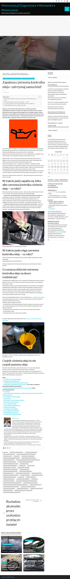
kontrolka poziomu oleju (37, 475)
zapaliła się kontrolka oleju (36, 488)
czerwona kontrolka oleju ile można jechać (26, 454)
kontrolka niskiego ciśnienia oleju (25, 461)
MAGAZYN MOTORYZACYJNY (12, 381)
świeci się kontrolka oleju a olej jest (11, 486)
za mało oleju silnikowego (9, 488)
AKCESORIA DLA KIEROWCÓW (12, 405)
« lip (49, 176)
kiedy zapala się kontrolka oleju (28, 458)
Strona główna (5, 73)
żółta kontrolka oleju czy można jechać (23, 490)
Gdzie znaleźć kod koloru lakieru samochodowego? (10, 548)
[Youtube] (3, 448)
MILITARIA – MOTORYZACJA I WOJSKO (14, 400)
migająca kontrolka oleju (8, 478)
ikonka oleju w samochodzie (28, 456)
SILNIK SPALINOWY (28, 540)
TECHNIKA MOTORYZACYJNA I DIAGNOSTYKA (19, 73)
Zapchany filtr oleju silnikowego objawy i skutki (11, 566)
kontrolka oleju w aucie (8, 473)
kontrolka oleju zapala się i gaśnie (10, 475)
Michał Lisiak (5, 551)
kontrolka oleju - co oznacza (9, 467)
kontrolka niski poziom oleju (9, 461)
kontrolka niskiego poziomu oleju (10, 463)
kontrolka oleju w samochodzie (22, 473)
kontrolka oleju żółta (24, 475)
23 (67, 166)
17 (49, 166)
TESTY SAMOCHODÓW (10, 403)
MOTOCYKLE (7, 398)
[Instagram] (9, 448)
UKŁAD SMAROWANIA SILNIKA (28, 78)
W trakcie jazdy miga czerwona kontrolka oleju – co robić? (16, 102)
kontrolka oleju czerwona (23, 467)
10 (49, 163)
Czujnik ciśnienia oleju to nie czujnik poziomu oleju (15, 105)
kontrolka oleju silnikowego (25, 471)
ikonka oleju (16, 456)
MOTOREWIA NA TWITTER (11, 412)
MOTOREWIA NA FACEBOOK (11, 410)
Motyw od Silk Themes (8, 577)
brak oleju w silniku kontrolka (16, 452)
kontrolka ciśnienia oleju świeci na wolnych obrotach (27, 459)
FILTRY (4, 562)
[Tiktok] (5, 448)
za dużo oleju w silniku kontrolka (28, 486)
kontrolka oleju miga (24, 469)
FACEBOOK (52, 208)
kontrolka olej (22, 465)
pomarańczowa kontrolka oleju (30, 482)
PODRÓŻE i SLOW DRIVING (11, 409)
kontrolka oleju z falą (36, 473)
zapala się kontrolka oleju (22, 488)
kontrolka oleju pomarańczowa (10, 471)
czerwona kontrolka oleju (8, 454)
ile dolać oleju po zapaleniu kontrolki (11, 458)
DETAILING (7, 391)
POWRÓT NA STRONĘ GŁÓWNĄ (12, 379)
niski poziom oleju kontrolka (23, 478)
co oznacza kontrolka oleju (31, 452)
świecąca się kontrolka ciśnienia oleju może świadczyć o (15, 484)
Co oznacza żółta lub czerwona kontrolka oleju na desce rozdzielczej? (19, 103)
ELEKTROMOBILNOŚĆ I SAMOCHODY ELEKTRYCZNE (18, 388)
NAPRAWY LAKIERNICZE (7, 544)
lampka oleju (21, 477)
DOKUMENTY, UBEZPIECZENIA (12, 396)
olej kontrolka (34, 478)
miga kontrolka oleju (30, 477)
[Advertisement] (35, 25)
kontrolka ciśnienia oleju (8, 459)
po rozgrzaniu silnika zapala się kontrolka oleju (26, 480)
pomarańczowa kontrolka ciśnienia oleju (12, 482)
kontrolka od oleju (24, 463)
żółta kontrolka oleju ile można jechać (11, 492)
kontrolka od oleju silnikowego (10, 465)
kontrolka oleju (31, 465)
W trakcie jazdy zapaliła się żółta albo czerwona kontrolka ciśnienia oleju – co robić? (20, 99)
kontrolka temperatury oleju (9, 477)
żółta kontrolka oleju (8, 490)
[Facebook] (7, 448)
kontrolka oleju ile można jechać (10, 469)
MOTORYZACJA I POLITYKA (11, 402)
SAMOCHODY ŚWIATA (10, 407)
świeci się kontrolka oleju (35, 484)
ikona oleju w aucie (7, 456)
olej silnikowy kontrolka (8, 480)
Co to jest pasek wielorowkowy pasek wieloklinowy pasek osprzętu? (31, 546)
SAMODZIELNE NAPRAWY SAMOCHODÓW (15, 384)
